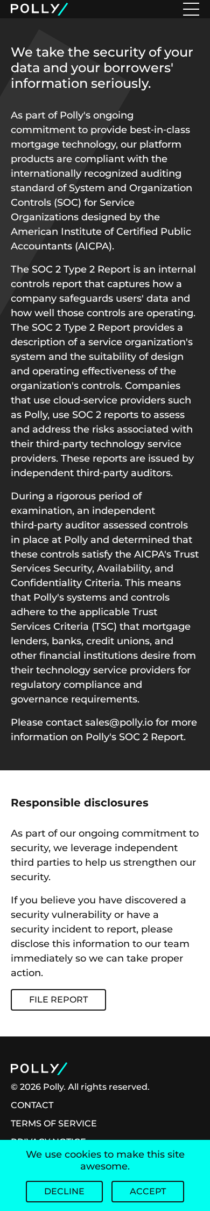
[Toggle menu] (191, 9)
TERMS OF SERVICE (54, 1123)
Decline (64, 1191)
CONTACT (32, 1105)
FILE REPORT (58, 999)
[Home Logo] (42, 9)
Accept (148, 1191)
